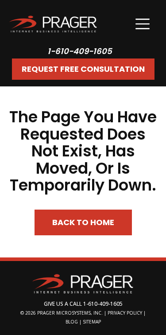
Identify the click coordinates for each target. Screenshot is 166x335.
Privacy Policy (125, 313)
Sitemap (92, 322)
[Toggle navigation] (142, 24)
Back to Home (83, 222)
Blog (72, 322)
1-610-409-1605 (79, 51)
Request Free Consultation (83, 68)
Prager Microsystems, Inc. (70, 313)
